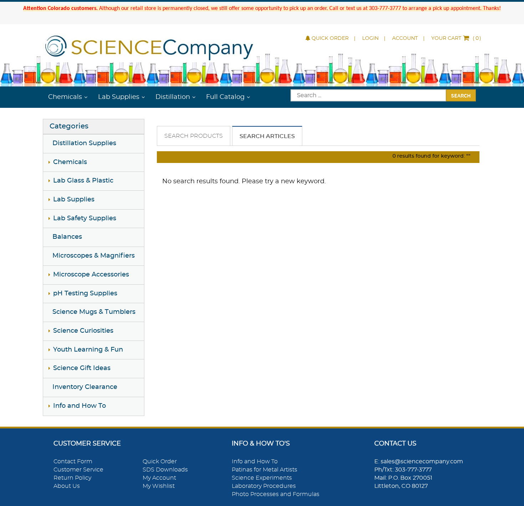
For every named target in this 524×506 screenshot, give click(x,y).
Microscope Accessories (91, 275)
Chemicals (65, 97)
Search (461, 95)
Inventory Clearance (84, 387)
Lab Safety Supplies (84, 218)
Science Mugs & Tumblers (93, 312)
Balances (67, 237)
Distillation (172, 97)
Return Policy (72, 478)
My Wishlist (159, 486)
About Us (66, 486)
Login (370, 38)
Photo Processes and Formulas (275, 494)
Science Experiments (262, 478)
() (456, 38)
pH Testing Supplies (85, 293)
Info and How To (79, 406)
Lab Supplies (118, 97)
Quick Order (330, 38)
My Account (159, 478)
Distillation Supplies (84, 143)
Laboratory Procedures (264, 486)
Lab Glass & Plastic (83, 181)
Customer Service (78, 470)
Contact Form (72, 461)
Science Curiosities (83, 331)
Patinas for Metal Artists (264, 470)
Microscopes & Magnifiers (93, 256)
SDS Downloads (165, 470)
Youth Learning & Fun (88, 350)
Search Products (193, 136)
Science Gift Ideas (82, 368)
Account (405, 38)
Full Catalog (225, 97)
